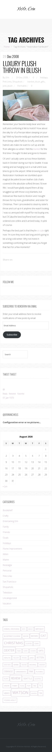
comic (37, 644)
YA (40, 693)
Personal (7, 570)
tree (34, 686)
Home (7, 46)
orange (8, 671)
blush (37, 81)
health (7, 657)
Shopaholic (18, 81)
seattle (27, 678)
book (25, 636)
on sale (40, 230)
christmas (13, 642)
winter (33, 693)
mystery (42, 665)
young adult (10, 700)
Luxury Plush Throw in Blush (22, 67)
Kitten (5, 554)
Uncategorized (10, 598)
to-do (22, 686)
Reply (5, 393)
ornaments (21, 671)
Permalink (21, 85)
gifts (43, 81)
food (19, 651)
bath (23, 629)
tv (40, 685)
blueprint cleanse (12, 636)
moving (32, 664)
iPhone (24, 658)
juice (32, 657)
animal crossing (11, 629)
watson (20, 692)
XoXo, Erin (26, 9)
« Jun (5, 486)
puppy (6, 679)
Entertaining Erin (10, 521)
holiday (16, 658)
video (6, 693)
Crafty (5, 515)
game (26, 651)
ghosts (33, 651)
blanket (30, 81)
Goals (5, 537)
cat (43, 636)
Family (6, 526)
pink (5, 85)
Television (7, 592)
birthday (39, 629)
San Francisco (9, 581)
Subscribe (12, 334)
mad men (7, 665)
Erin (7, 77)
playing (39, 671)
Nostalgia (7, 565)
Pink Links (7, 81)
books (34, 636)
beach (30, 629)
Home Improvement (12, 548)
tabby (14, 685)
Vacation (7, 603)
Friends (6, 532)
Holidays (44, 77)
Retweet (12, 393)
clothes (29, 644)
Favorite (20, 393)
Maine (6, 559)
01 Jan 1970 (8, 397)
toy (28, 685)
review (15, 678)
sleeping (38, 679)
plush (10, 85)
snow (6, 685)
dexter (9, 650)
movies (24, 665)
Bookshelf (7, 510)
